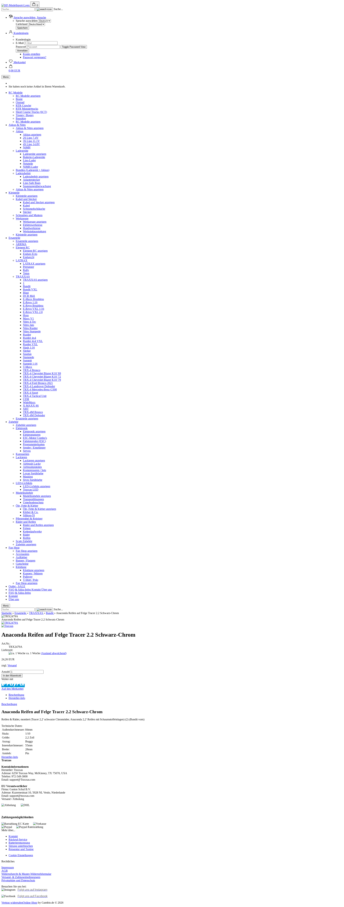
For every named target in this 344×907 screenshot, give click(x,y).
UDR (26, 399)
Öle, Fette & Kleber (27, 505)
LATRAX (21, 260)
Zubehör (13, 421)
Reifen (26, 537)
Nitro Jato (28, 324)
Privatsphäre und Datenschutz (18, 880)
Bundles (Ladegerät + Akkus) (32, 170)
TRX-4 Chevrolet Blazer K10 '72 (42, 376)
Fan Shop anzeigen (26, 550)
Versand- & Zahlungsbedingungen (20, 877)
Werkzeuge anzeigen (34, 221)
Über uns (46, 589)
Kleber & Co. (30, 512)
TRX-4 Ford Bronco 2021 (38, 383)
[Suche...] (44, 9)
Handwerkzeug (31, 228)
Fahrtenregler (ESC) (34, 441)
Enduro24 (28, 257)
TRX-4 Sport (30, 392)
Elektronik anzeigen (34, 431)
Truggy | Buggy (25, 115)
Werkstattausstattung (34, 231)
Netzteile (28, 163)
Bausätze (21, 118)
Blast (26, 292)
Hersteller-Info (17, 698)
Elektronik (22, 428)
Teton (26, 273)
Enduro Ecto (30, 253)
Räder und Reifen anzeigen (38, 525)
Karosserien (22, 454)
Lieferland (22, 24)
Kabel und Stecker (26, 199)
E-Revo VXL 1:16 (33, 308)
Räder (26, 534)
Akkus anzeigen (32, 134)
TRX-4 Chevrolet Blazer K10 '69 (42, 373)
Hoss (26, 315)
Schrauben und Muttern (29, 215)
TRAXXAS (23, 276)
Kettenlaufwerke (32, 531)
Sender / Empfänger (34, 447)
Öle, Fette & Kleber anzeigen (39, 508)
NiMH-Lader (30, 166)
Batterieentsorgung (19, 842)
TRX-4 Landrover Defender (39, 386)
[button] (27, 17)
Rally (26, 270)
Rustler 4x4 (29, 337)
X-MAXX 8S (31, 405)
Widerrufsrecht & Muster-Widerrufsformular (26, 873)
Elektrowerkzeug (32, 224)
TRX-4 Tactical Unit (34, 395)
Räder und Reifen (26, 521)
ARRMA (21, 244)
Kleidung (21, 567)
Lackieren (21, 457)
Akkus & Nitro (17, 124)
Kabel (26, 205)
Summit (27, 360)
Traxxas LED (30, 489)
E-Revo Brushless (33, 305)
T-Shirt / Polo (30, 579)
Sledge (27, 350)
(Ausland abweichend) (53, 653)
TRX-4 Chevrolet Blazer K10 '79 (42, 379)
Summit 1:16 (30, 363)
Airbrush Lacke (32, 463)
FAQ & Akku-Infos (20, 589)
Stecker (27, 212)
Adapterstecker (31, 179)
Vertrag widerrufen (12, 902)
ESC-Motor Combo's (35, 437)
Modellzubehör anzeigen (37, 496)
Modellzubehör (24, 492)
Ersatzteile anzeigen (27, 241)
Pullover (27, 576)
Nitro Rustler (30, 328)
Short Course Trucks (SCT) (31, 111)
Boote (19, 99)
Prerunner (28, 266)
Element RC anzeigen (35, 250)
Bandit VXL (30, 289)
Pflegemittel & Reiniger (29, 518)
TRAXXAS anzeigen (35, 279)
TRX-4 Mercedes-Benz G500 (40, 389)
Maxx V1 (28, 318)
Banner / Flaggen (25, 560)
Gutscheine (22, 563)
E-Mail (20, 42)
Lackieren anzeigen (34, 460)
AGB (4, 870)
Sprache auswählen (27, 20)
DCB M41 (29, 295)
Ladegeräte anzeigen (34, 153)
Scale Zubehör (24, 541)
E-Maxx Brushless (33, 299)
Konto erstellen (31, 54)
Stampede (28, 357)
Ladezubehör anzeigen (36, 176)
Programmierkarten (34, 444)
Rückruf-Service (18, 839)
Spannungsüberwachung (37, 186)
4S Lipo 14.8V (31, 144)
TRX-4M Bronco (33, 412)
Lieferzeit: (7, 650)
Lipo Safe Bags (31, 182)
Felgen (27, 528)
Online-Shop (30, 902)
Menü (6, 77)
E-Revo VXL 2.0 (33, 312)
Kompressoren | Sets (34, 470)
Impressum (7, 867)
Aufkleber (21, 557)
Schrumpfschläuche (34, 208)
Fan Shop (14, 547)
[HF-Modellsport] (15, 5)
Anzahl (5, 671)
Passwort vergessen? (34, 57)
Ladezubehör (23, 173)
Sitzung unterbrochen (21, 845)
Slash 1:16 (29, 347)
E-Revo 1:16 (30, 302)
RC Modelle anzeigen (28, 95)
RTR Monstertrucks (27, 108)
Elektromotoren (31, 434)
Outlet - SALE (17, 586)
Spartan (27, 354)
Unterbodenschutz (33, 502)
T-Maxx (27, 366)
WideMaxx (29, 402)
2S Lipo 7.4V (31, 137)
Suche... (58, 9)
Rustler (27, 334)
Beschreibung (16, 694)
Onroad (20, 102)
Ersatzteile (14, 237)
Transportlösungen (33, 499)
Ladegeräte (22, 150)
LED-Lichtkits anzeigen (36, 486)
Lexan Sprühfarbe (33, 473)
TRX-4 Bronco (31, 370)
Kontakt (36, 589)
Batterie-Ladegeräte (34, 157)
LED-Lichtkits (24, 483)
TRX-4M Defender (34, 415)
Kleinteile (14, 192)
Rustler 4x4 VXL (33, 341)
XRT (26, 408)
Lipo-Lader (29, 160)
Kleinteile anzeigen (26, 195)
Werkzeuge (22, 218)
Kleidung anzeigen (33, 570)
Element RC (23, 247)
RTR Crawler (23, 105)
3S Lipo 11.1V (31, 141)
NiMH (26, 147)
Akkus (19, 131)
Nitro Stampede (32, 331)
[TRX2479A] (9, 622)
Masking (28, 476)
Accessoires (22, 554)
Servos (27, 450)
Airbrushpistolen (32, 466)
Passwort (21, 46)
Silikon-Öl (29, 515)
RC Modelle (16, 92)
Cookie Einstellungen (21, 855)
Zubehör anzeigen (26, 425)
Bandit (26, 286)
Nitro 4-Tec (29, 321)
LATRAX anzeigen (34, 263)
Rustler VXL (30, 344)
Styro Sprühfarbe (32, 479)
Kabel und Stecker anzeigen (39, 202)
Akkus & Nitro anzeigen (30, 128)
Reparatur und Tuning (21, 849)
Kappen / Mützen (33, 573)
